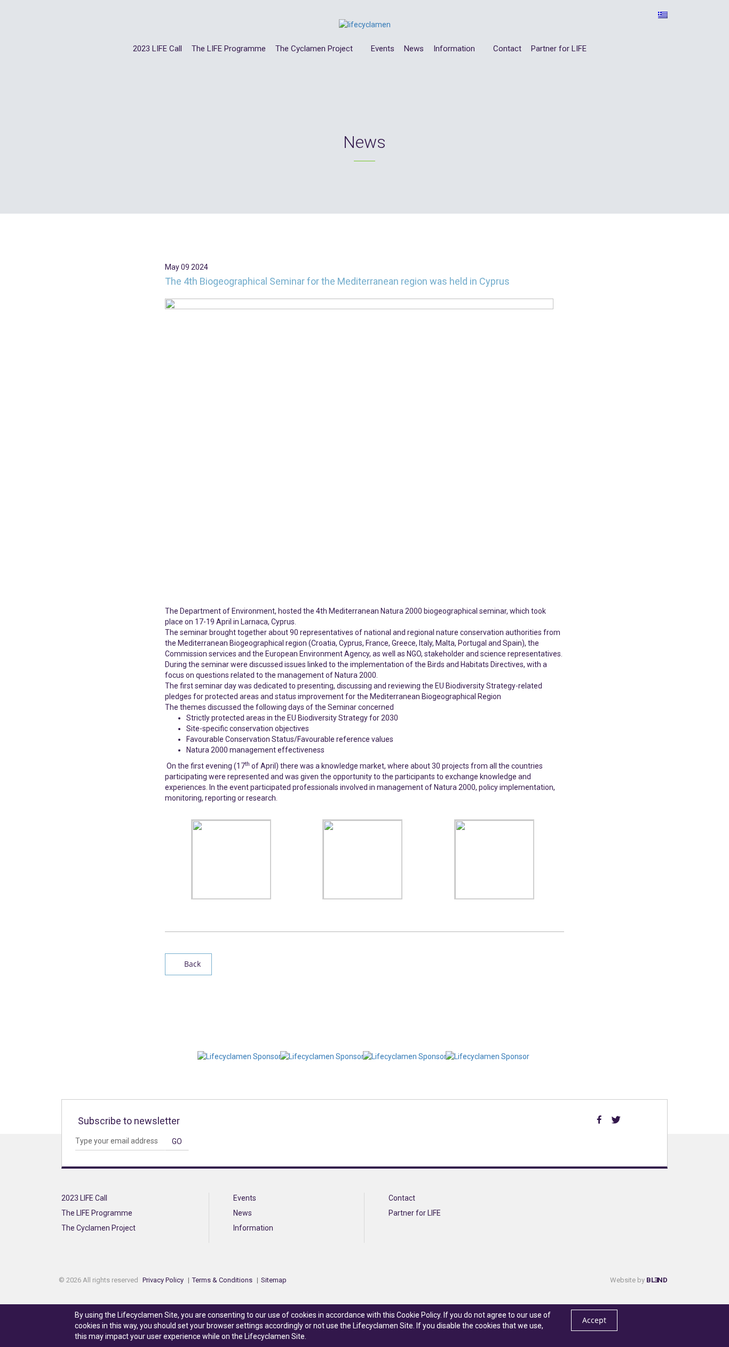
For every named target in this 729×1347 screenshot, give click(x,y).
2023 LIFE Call (157, 49)
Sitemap (274, 1280)
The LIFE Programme (229, 49)
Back (191, 964)
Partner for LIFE (559, 49)
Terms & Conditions (222, 1280)
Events (382, 49)
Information (455, 49)
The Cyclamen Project (315, 49)
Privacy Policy (163, 1280)
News (414, 49)
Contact (507, 49)
